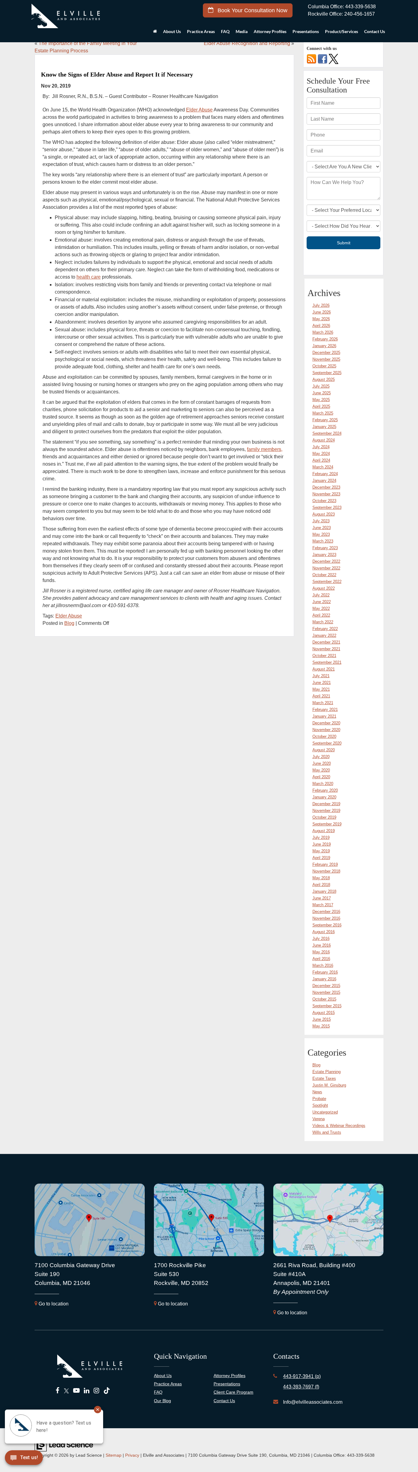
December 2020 (326, 723)
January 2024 (324, 480)
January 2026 (324, 346)
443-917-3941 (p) (302, 1376)
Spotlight (320, 1105)
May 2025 (321, 399)
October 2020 (324, 736)
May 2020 (321, 770)
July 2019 (321, 837)
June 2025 (321, 393)
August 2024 (323, 440)
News (317, 1092)
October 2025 (324, 366)
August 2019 (323, 830)
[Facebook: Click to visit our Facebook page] (58, 1391)
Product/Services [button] (341, 31)
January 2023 (324, 554)
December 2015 (326, 985)
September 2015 (326, 1006)
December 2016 (326, 911)
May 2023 (321, 534)
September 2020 (326, 743)
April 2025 (321, 406)
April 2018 (321, 884)
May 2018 (321, 878)
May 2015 (321, 1026)
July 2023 (321, 521)
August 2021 (323, 669)
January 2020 (324, 797)
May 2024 (321, 453)
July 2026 (321, 305)
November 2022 (326, 568)
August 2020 (323, 750)
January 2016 (324, 979)
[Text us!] (46, 1459)
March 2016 (322, 965)
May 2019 (321, 851)
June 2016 (321, 945)
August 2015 (323, 1012)
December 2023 (326, 487)
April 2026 (321, 325)
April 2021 (321, 696)
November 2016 (326, 918)
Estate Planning (326, 1071)
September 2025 (326, 372)
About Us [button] (172, 31)
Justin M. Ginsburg (329, 1085)
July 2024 (321, 447)
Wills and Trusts (326, 1132)
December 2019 (326, 804)
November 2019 (326, 810)
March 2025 (322, 413)
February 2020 (325, 790)
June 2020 (321, 763)
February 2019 (325, 864)
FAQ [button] (225, 31)
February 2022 (325, 628)
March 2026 (322, 332)
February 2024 (325, 473)
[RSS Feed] (311, 58)
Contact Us (224, 1401)
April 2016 (321, 958)
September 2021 (326, 662)
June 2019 (321, 844)
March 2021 (322, 702)
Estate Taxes (324, 1078)
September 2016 (326, 925)
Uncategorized (325, 1112)
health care (89, 277)
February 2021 (325, 709)
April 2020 (321, 777)
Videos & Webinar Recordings (338, 1125)
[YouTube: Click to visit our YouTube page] (76, 1391)
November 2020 (326, 729)
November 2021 (326, 649)
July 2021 (321, 676)
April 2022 (321, 615)
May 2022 (321, 608)
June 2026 (321, 312)
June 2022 (321, 601)
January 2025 (324, 426)
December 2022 (326, 561)
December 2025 (326, 352)
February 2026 (325, 339)
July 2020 (321, 756)
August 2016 (323, 931)
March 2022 (322, 622)
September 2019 (326, 824)
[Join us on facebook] (322, 58)
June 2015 (321, 1019)
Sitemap (113, 1455)
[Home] (155, 33)
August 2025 (323, 379)
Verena (318, 1119)
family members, (264, 449)
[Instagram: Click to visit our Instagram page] (96, 1391)
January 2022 (324, 635)
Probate (319, 1098)
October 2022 (324, 575)
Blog (69, 623)
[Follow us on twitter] (333, 58)
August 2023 (323, 514)
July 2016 (321, 938)
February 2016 (325, 972)
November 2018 (326, 871)
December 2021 (326, 642)
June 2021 (321, 682)
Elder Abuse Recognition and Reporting (247, 43)
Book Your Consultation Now (251, 10)
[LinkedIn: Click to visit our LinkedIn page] (86, 1391)
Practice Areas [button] (201, 31)
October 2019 (324, 817)
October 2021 (324, 655)
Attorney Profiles (270, 31)
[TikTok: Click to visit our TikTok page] (106, 1391)
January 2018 (324, 891)
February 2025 (325, 420)
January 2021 (324, 716)
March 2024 (322, 467)
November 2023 (326, 494)
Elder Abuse (199, 109)
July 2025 (321, 386)
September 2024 (326, 433)
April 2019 (321, 857)
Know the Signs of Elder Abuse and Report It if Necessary (117, 74)
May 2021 (321, 689)
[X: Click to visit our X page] (66, 1391)
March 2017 (322, 905)
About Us (163, 1375)
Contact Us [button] (374, 31)
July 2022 (321, 595)
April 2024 (321, 460)
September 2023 (326, 507)
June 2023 (321, 527)
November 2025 (326, 359)
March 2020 (322, 783)
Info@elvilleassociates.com (312, 1402)
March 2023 (322, 541)
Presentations (306, 31)
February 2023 (325, 548)
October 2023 (324, 500)
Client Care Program (233, 1392)
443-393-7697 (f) (301, 1386)
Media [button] (242, 31)
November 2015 (326, 992)
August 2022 (323, 588)
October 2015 (324, 999)
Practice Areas (168, 1384)
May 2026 (321, 319)
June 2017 (321, 898)
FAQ (158, 1392)
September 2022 (326, 581)
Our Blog (162, 1401)
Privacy (132, 1455)
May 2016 (321, 952)
